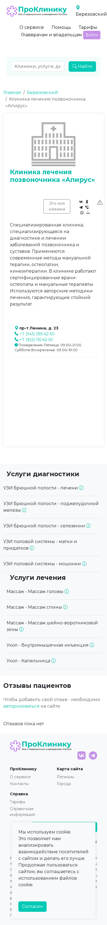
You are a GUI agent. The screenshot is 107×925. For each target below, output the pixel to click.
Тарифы (88, 27)
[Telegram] (80, 207)
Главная (12, 92)
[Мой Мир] (88, 212)
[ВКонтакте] (80, 201)
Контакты (19, 783)
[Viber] (87, 207)
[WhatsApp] (82, 212)
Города (64, 783)
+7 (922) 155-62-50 (36, 339)
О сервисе (31, 27)
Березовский (42, 92)
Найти (84, 66)
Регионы (65, 776)
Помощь (61, 27)
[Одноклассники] (87, 201)
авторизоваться (21, 706)
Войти (92, 34)
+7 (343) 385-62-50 (37, 333)
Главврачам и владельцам (51, 34)
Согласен (32, 906)
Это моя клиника (57, 206)
